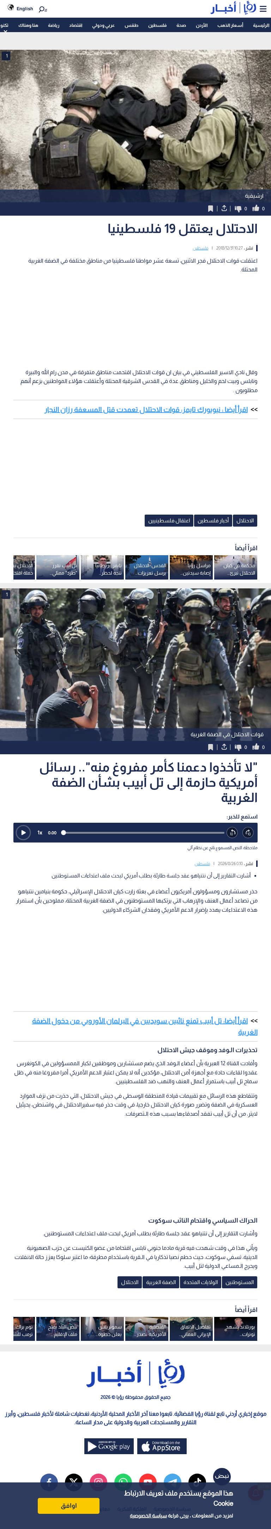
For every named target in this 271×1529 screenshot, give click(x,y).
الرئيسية (261, 25)
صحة (181, 25)
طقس (131, 25)
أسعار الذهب (230, 25)
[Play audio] (23, 832)
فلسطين (157, 25)
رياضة (53, 25)
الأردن (201, 25)
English (25, 8)
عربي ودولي (103, 25)
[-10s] (232, 833)
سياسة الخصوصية (148, 1515)
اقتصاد (75, 25)
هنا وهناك (28, 25)
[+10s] (248, 833)
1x (39, 832)
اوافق (69, 1505)
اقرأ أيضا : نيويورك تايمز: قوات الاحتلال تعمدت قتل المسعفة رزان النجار (146, 409)
